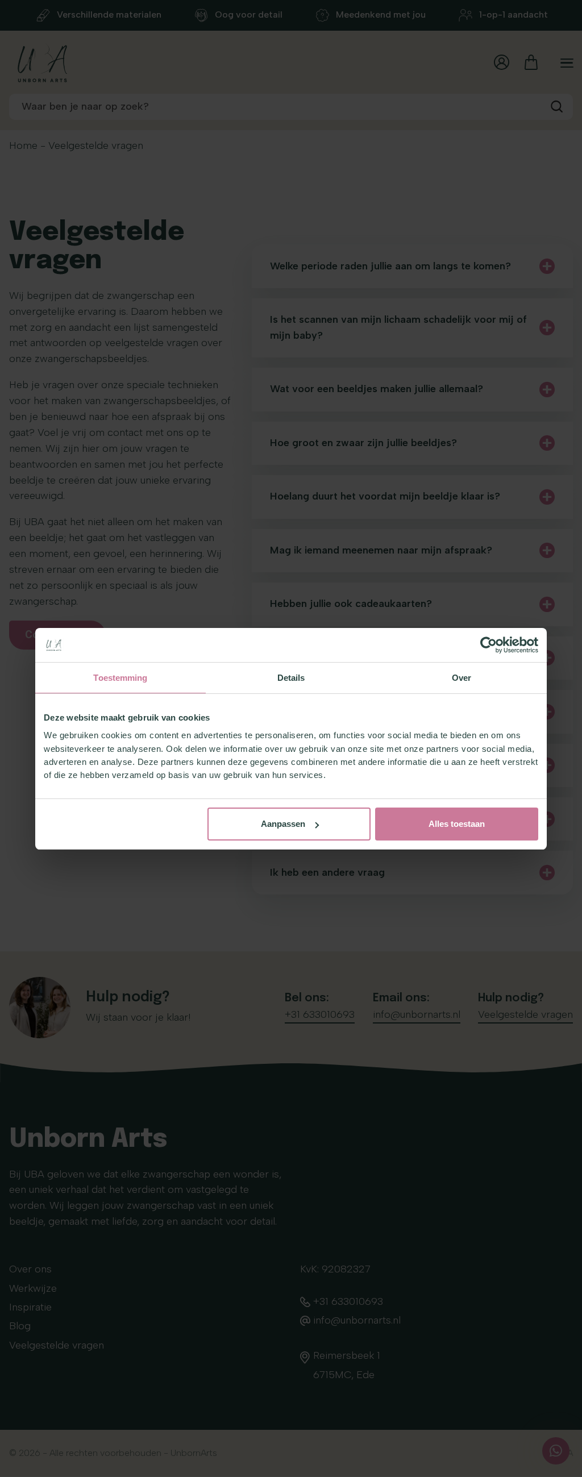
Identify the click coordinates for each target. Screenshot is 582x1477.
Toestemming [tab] (120, 678)
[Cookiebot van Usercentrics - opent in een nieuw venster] (488, 645)
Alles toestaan (457, 824)
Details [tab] (291, 678)
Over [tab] (461, 678)
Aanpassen (283, 824)
